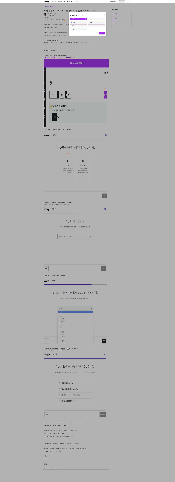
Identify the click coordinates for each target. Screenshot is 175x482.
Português (73, 29)
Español (90, 18)
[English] (46, 2)
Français (90, 22)
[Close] (104, 15)
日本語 (72, 25)
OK (102, 33)
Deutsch (73, 22)
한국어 (90, 25)
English (72, 18)
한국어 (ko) (112, 1)
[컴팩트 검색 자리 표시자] (118, 1)
